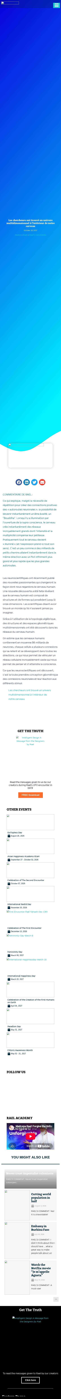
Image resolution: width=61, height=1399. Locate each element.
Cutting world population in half (41, 1198)
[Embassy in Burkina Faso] (17, 1240)
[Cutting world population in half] (17, 1205)
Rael (25, 235)
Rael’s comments (37, 235)
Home (18, 235)
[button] (19, 482)
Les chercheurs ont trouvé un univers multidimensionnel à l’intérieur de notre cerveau (30, 694)
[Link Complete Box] (30, 825)
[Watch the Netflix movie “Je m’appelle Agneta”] (17, 1278)
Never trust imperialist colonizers (29, 1173)
